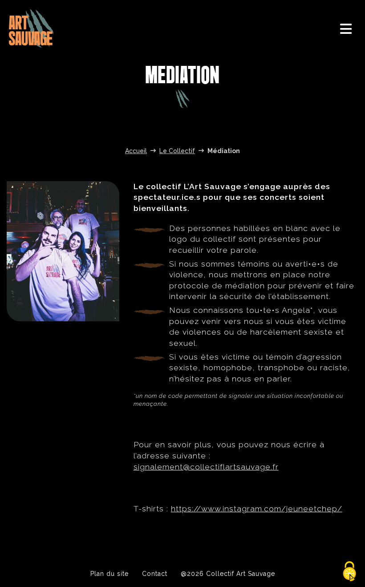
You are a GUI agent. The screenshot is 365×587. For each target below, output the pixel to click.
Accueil (136, 150)
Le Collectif (177, 150)
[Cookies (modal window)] (349, 572)
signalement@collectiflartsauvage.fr (206, 466)
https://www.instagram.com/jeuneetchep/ (256, 508)
